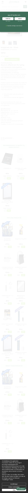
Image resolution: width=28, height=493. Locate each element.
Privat (20, 18)
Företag (8, 18)
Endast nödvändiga (14, 487)
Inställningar (14, 484)
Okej (14, 490)
